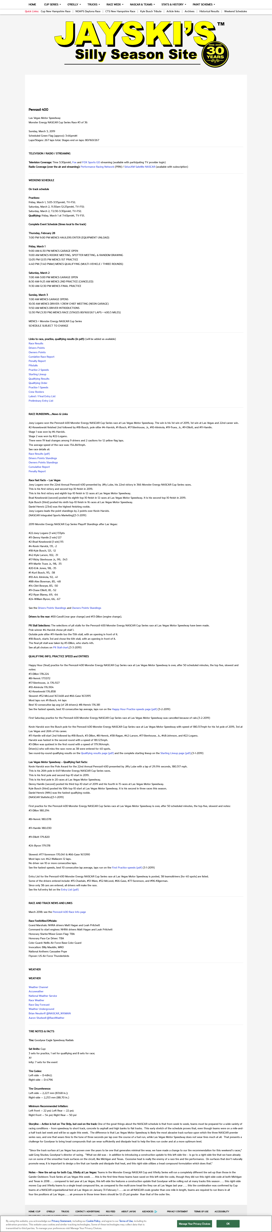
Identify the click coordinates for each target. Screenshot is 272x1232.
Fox (74, 162)
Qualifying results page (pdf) (97, 753)
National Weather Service (43, 995)
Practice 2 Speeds (39, 369)
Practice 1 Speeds (38, 387)
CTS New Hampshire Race (120, 11)
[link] (136, 44)
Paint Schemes (202, 4)
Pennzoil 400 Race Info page (69, 911)
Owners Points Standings (43, 462)
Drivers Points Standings (43, 458)
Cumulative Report (39, 466)
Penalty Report (37, 360)
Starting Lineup (37, 374)
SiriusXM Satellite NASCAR (139, 166)
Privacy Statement (177, 1211)
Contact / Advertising (87, 1211)
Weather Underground (41, 1008)
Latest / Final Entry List (42, 396)
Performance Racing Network (97, 166)
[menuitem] (33, 1211)
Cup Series (51, 4)
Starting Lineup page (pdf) (175, 753)
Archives (189, 11)
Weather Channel (38, 987)
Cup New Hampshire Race (55, 11)
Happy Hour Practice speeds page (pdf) (134, 709)
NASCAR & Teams (141, 4)
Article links (173, 11)
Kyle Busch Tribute (151, 11)
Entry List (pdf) (70, 889)
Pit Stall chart (60, 647)
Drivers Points (37, 347)
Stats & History (173, 4)
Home (32, 4)
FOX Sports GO (91, 162)
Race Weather (36, 1000)
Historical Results (209, 11)
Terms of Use (201, 1211)
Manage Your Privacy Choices (194, 1223)
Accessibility (222, 1211)
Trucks (92, 4)
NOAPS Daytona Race (87, 11)
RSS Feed (110, 1211)
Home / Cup (34, 1211)
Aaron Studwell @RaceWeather (46, 1017)
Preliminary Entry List (41, 400)
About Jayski (128, 1211)
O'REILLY (51, 1211)
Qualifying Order (38, 382)
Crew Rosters (36, 391)
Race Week (114, 4)
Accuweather (36, 991)
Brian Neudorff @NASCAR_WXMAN (50, 1013)
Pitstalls (33, 365)
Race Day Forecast (39, 1004)
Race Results (36, 343)
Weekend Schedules (235, 11)
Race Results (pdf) (39, 453)
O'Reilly (73, 4)
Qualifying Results (39, 378)
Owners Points (37, 352)
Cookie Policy (93, 1221)
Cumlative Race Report (41, 356)
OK (228, 1223)
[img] (136, 44)
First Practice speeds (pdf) (127, 867)
